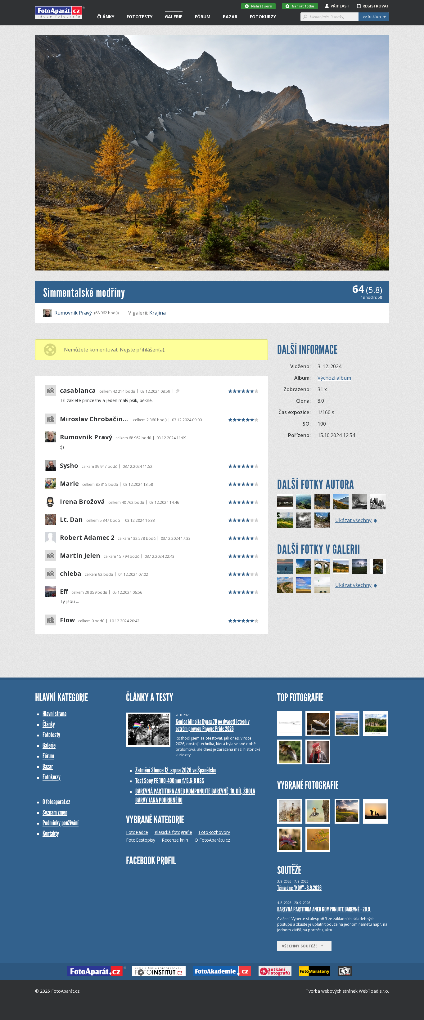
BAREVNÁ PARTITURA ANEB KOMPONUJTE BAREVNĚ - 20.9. (324, 909)
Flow (67, 620)
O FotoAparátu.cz (212, 840)
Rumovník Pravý (73, 312)
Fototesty (139, 17)
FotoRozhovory (214, 832)
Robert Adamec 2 (87, 537)
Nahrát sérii (261, 6)
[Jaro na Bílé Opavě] (378, 566)
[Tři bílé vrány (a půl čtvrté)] (285, 501)
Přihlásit (340, 6)
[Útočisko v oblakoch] (359, 566)
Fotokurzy (263, 17)
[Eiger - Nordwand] (359, 501)
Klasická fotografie (173, 832)
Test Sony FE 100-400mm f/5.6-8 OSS (169, 780)
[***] (303, 585)
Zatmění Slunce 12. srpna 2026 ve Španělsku (175, 770)
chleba (70, 573)
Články (105, 17)
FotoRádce (137, 832)
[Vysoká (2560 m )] (378, 501)
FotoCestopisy (140, 840)
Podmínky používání (61, 823)
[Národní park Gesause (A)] (322, 520)
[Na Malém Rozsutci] (303, 501)
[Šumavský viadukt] (322, 566)
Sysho (69, 465)
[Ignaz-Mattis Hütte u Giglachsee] (341, 501)
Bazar (230, 17)
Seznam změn (55, 812)
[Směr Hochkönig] (303, 520)
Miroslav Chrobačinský (95, 419)
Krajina (157, 312)
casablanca (78, 390)
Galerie (174, 17)
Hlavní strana (54, 713)
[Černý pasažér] (285, 566)
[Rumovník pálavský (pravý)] (285, 585)
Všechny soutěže (301, 946)
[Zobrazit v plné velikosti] (212, 153)
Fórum (202, 17)
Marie (69, 483)
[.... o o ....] (322, 585)
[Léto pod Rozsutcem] (285, 520)
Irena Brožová (82, 501)
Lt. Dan (71, 519)
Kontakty (51, 833)
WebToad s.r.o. (374, 991)
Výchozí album (334, 377)
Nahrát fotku (303, 6)
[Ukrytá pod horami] (341, 566)
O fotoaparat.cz (56, 802)
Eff (64, 591)
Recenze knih (175, 840)
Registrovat (376, 6)
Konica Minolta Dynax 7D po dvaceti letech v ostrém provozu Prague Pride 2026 (213, 725)
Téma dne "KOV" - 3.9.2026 (299, 888)
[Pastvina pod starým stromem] (303, 566)
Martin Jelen (80, 555)
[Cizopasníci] (322, 501)
